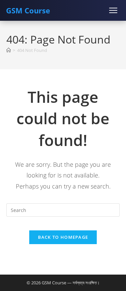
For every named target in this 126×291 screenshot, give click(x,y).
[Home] (8, 50)
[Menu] (113, 10)
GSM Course (28, 10)
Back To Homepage (63, 237)
